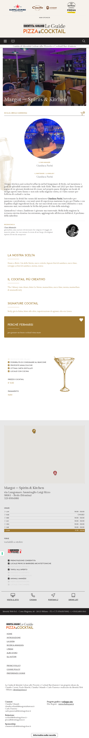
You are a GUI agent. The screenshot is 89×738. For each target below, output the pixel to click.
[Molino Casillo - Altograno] (44, 8)
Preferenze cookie (16, 673)
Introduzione (14, 638)
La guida (11, 641)
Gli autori (11, 657)
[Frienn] (71, 8)
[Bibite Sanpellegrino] (17, 8)
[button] (5, 41)
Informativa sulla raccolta (44, 735)
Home (9, 634)
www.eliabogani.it (66, 704)
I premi (10, 649)
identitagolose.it (20, 690)
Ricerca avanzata (15, 645)
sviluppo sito (67, 702)
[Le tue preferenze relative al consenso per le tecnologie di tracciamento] (2, 553)
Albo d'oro (12, 653)
